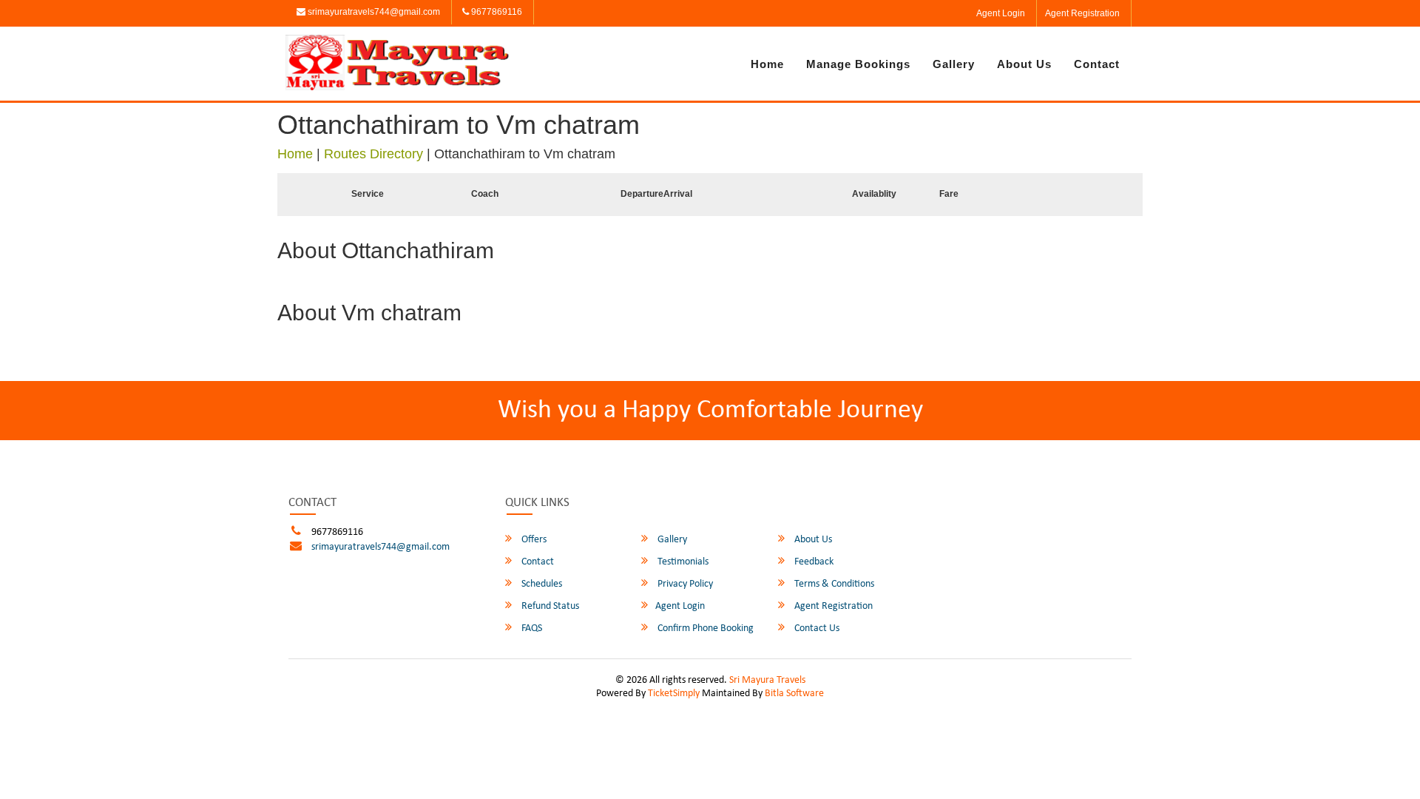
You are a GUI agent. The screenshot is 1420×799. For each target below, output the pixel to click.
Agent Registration (1082, 13)
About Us (1024, 64)
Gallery (954, 64)
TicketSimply (674, 693)
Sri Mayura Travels (767, 680)
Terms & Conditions (833, 584)
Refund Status (549, 606)
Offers (533, 539)
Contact (1097, 64)
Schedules (540, 584)
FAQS (530, 628)
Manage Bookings (858, 64)
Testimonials (682, 561)
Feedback (813, 561)
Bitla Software (794, 693)
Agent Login (1000, 13)
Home (767, 64)
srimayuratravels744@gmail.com (372, 12)
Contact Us (815, 628)
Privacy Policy (684, 584)
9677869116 (495, 12)
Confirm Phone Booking (704, 628)
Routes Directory (373, 153)
